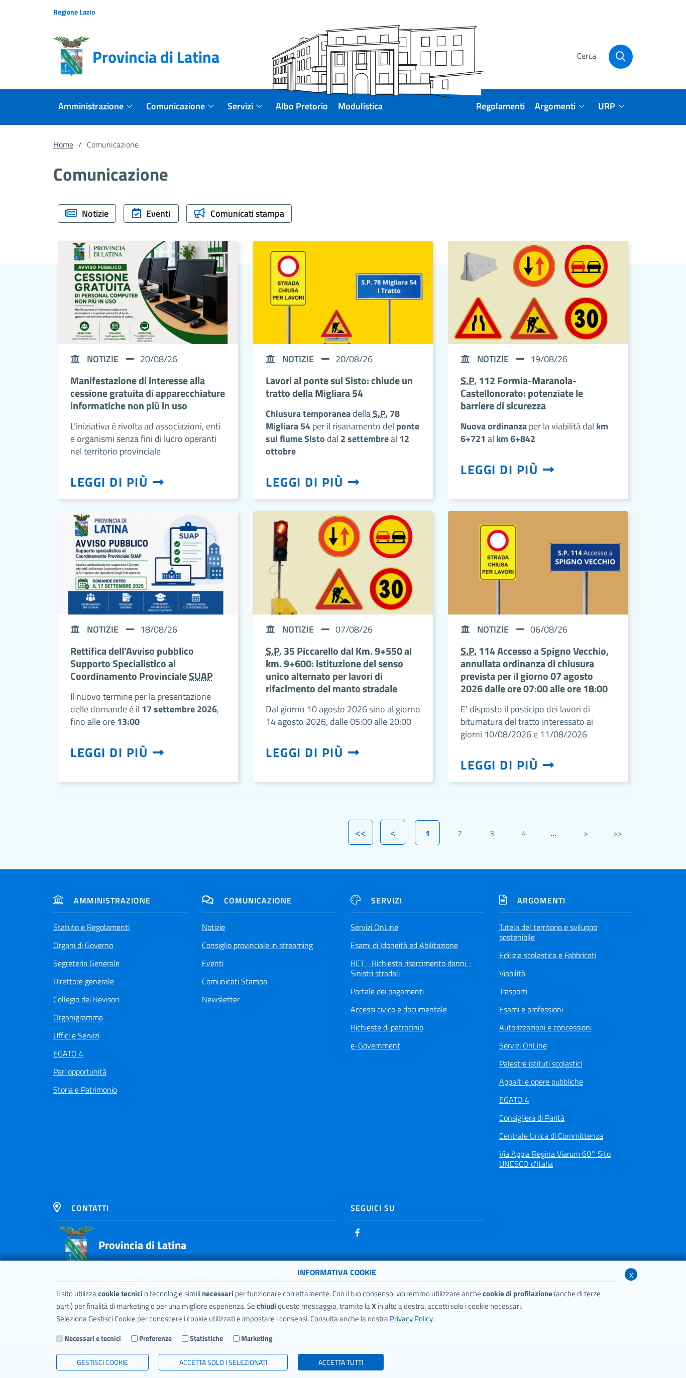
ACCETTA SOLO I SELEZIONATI (223, 1362)
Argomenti (541, 900)
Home (63, 144)
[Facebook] (357, 1233)
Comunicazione (258, 900)
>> (617, 833)
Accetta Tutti (340, 1362)
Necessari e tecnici (92, 1338)
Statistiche (206, 1338)
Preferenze (155, 1338)
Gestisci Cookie (102, 1362)
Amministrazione (112, 900)
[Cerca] (621, 57)
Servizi (386, 900)
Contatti (90, 1208)
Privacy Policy (411, 1318)
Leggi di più (109, 482)
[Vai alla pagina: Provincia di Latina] (76, 1245)
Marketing (256, 1338)
